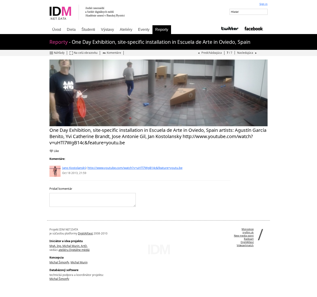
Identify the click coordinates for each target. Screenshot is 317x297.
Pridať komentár (60, 188)
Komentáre (114, 52)
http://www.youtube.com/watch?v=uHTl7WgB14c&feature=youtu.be (134, 168)
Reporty (161, 30)
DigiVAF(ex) (85, 233)
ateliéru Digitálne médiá (74, 250)
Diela (71, 30)
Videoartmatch (245, 245)
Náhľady (59, 52)
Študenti (88, 30)
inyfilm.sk (248, 232)
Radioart (249, 238)
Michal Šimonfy (59, 262)
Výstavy (107, 30)
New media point (244, 235)
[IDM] (102, 12)
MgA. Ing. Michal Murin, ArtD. (68, 246)
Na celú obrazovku (85, 52)
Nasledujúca (245, 52)
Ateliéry (126, 30)
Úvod (56, 30)
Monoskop (248, 229)
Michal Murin (79, 262)
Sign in (263, 4)
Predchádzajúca (211, 52)
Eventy (143, 30)
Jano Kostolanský (74, 168)
